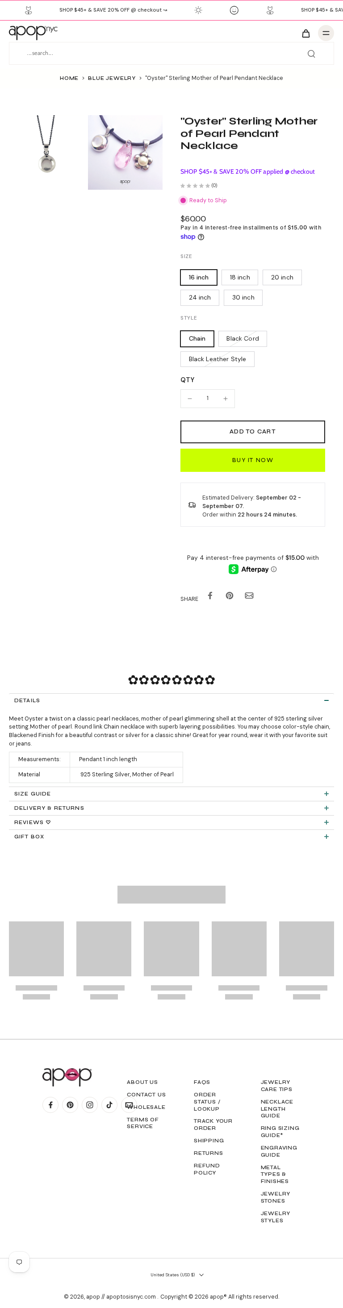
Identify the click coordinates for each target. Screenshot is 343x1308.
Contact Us (146, 1094)
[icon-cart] (305, 33)
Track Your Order (213, 1124)
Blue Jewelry (112, 78)
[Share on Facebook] (210, 597)
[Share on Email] (249, 597)
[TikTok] (109, 1105)
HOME (69, 78)
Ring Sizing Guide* (280, 1131)
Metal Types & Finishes (275, 1174)
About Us (142, 1082)
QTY (187, 380)
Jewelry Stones (276, 1197)
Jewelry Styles (276, 1217)
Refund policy (207, 1169)
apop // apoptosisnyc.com (121, 1296)
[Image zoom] (46, 152)
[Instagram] (90, 1105)
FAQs (202, 1082)
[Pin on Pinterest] (229, 597)
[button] (252, 432)
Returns (208, 1153)
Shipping (209, 1140)
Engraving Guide (279, 1151)
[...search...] (311, 53)
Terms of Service (143, 1123)
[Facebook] (50, 1105)
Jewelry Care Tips (277, 1085)
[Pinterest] (70, 1105)
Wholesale (146, 1107)
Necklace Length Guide (277, 1109)
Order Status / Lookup (207, 1101)
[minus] (190, 399)
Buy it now (252, 460)
